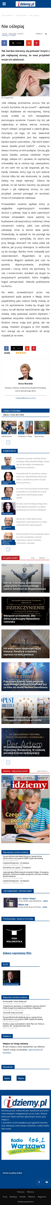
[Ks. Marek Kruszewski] (11, 980)
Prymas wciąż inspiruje (7, 482)
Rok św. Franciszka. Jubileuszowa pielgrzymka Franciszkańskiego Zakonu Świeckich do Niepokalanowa (25, 585)
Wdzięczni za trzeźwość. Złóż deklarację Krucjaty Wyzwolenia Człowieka (22, 618)
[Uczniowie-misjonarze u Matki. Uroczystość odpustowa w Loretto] (25, 709)
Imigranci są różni (6, 528)
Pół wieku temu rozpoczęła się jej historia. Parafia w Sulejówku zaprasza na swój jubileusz (22, 651)
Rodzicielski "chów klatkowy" (15, 1001)
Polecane (20, 1192)
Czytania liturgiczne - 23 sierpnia (16, 863)
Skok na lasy (39, 436)
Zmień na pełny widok (12, 1173)
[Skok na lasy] (42, 427)
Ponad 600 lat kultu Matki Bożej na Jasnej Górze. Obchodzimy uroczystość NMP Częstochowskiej (23, 857)
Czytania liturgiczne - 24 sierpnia (16, 881)
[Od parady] (8, 493)
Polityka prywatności (26, 1201)
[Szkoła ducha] (9, 427)
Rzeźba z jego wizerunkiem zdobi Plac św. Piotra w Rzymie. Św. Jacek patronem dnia (23, 1025)
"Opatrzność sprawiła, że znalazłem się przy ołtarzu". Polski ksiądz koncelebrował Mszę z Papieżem (24, 1007)
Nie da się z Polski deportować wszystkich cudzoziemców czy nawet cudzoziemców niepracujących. (31, 522)
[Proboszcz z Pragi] (25, 427)
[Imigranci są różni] (8, 523)
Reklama (30, 1192)
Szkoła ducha (6, 436)
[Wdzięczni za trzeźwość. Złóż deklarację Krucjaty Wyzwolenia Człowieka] (25, 611)
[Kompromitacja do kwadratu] (8, 463)
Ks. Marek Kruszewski (11, 984)
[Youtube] (47, 1182)
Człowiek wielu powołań (13, 1013)
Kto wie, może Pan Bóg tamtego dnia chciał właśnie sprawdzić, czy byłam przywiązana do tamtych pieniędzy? (31, 506)
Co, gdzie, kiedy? (10, 558)
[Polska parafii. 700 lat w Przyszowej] (8, 538)
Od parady (5, 498)
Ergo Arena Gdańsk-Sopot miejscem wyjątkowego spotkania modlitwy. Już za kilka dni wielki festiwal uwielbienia (25, 684)
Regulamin (42, 1197)
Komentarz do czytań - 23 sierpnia (17, 868)
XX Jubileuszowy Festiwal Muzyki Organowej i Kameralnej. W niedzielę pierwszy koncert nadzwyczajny (24, 750)
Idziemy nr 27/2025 (9, 35)
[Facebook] (39, 1182)
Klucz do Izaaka (7, 513)
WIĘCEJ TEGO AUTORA (13, 415)
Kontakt (23, 1197)
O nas (5, 1197)
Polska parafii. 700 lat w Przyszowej (7, 542)
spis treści (42, 771)
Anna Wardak (25, 383)
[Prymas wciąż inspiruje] (8, 478)
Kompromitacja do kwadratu (7, 467)
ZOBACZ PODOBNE (12, 411)
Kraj (32, 558)
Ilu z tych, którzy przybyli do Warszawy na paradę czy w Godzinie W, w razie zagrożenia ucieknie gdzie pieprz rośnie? (32, 493)
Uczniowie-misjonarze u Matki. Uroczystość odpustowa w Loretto (23, 719)
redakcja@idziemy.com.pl (25, 398)
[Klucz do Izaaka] (8, 508)
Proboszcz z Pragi (25, 436)
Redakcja (13, 1197)
